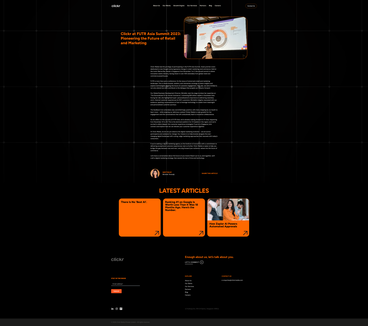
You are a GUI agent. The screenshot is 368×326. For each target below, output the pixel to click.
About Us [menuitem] (188, 281)
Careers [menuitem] (188, 295)
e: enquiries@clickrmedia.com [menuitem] (232, 280)
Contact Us (251, 6)
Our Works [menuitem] (188, 283)
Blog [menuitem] (186, 292)
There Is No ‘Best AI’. (134, 202)
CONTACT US (226, 276)
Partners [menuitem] (188, 289)
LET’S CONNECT (192, 262)
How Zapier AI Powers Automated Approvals (223, 225)
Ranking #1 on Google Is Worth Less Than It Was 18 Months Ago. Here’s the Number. (181, 206)
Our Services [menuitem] (189, 286)
